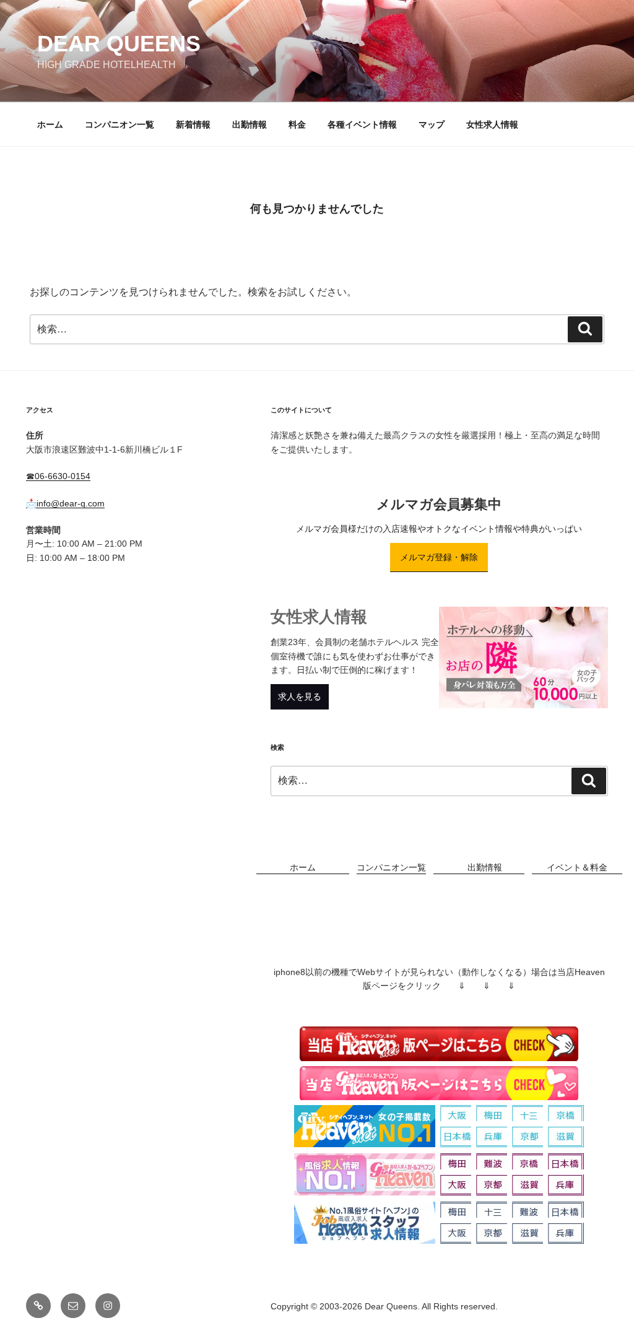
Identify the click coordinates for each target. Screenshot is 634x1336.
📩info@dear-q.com (65, 503)
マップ (432, 124)
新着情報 (193, 124)
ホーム (50, 124)
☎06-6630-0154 (58, 476)
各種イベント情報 (362, 124)
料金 (297, 124)
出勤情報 (249, 124)
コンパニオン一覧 (119, 124)
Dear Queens (119, 43)
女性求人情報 (492, 124)
